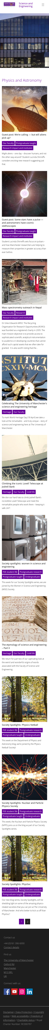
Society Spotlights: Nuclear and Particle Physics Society (22, 804)
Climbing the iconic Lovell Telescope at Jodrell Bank (22, 485)
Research (20, 312)
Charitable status (26, 1020)
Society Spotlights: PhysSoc (16, 884)
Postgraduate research (31, 572)
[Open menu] (43, 4)
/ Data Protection (23, 1012)
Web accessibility (20, 1016)
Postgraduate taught (26, 143)
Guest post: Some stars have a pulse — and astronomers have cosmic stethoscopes (22, 222)
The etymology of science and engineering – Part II (24, 646)
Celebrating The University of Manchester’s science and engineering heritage (24, 405)
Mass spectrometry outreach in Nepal (22, 307)
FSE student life (10, 572)
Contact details (11, 947)
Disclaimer (8, 1012)
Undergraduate (32, 576)
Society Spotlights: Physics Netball (20, 724)
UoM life (31, 492)
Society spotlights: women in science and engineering (23, 565)
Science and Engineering (26, 5)
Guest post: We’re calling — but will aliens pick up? (24, 136)
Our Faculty (8, 143)
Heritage (7, 412)
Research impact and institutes (17, 148)
